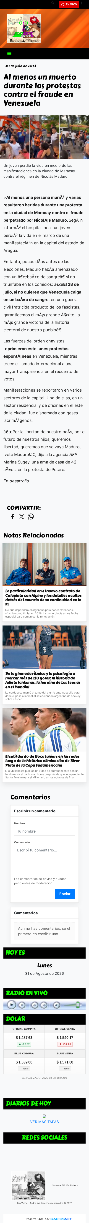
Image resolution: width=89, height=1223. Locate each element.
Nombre (19, 823)
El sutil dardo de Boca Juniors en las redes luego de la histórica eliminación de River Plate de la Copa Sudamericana (42, 761)
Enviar (65, 893)
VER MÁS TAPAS (44, 1121)
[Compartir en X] (21, 517)
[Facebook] (83, 4)
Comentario (22, 842)
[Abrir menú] (9, 53)
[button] (54, 4)
